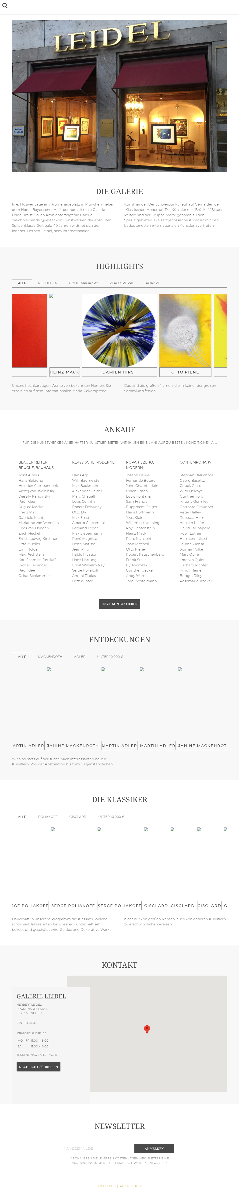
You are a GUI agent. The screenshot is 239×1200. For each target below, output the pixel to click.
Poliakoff (48, 817)
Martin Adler (26, 746)
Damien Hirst (119, 372)
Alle (22, 283)
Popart (153, 283)
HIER (163, 1163)
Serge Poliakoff (27, 906)
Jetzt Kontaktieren (120, 604)
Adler (79, 657)
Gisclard (78, 817)
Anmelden (154, 1149)
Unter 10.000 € (110, 657)
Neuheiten (47, 283)
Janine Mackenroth (73, 746)
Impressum (106, 1186)
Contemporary (83, 283)
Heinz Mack (65, 372)
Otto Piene (185, 372)
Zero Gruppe (122, 283)
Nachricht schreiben (38, 1067)
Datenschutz (130, 1186)
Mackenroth (50, 657)
